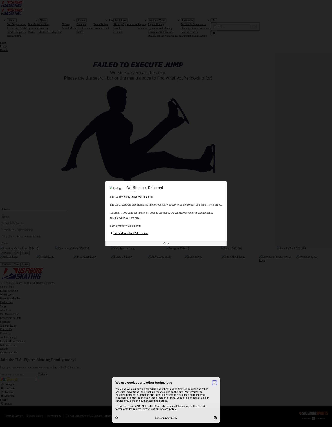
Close (166, 243)
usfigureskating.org (141, 196)
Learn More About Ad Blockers (130, 233)
